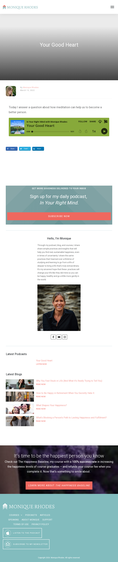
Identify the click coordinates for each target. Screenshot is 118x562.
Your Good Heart (59, 364)
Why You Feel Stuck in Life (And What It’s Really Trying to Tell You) (59, 384)
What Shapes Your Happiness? (59, 409)
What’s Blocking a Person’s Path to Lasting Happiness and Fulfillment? (59, 421)
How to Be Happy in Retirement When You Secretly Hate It (59, 397)
